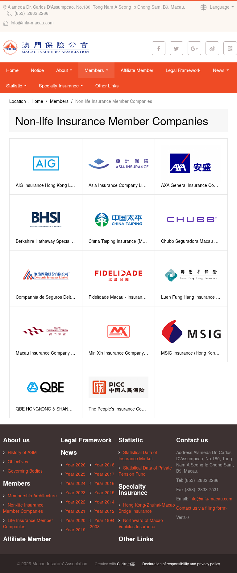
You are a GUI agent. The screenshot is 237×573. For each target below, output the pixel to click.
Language (220, 7)
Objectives (18, 461)
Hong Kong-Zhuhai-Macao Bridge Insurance (146, 508)
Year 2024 (75, 483)
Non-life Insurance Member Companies (23, 508)
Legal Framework (183, 70)
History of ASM (22, 452)
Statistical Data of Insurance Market (137, 455)
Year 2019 (75, 529)
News (219, 70)
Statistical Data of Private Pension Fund (145, 471)
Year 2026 (75, 464)
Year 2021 (75, 511)
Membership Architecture (32, 495)
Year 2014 (104, 502)
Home (12, 70)
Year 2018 (104, 464)
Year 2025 (75, 474)
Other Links (107, 85)
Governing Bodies (25, 471)
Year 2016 (104, 483)
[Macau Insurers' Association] (47, 47)
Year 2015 (104, 492)
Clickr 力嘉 (126, 563)
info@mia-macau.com (210, 498)
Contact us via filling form (200, 508)
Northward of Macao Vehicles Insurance (140, 523)
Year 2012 (104, 511)
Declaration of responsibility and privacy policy (181, 563)
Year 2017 (104, 474)
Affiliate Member (137, 70)
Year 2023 (75, 492)
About (62, 70)
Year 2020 (75, 520)
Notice (37, 70)
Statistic (14, 85)
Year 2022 (75, 502)
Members (95, 70)
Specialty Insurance (59, 85)
